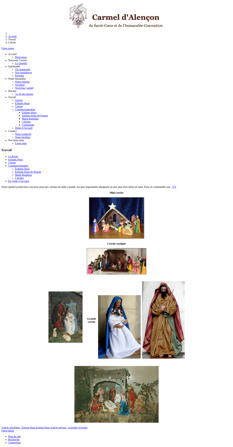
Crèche (12, 162)
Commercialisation (18, 165)
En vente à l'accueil (18, 181)
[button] (12, 54)
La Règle (13, 156)
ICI (174, 186)
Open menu (7, 48)
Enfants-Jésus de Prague (28, 171)
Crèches (19, 178)
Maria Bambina (23, 175)
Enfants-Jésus (15, 159)
